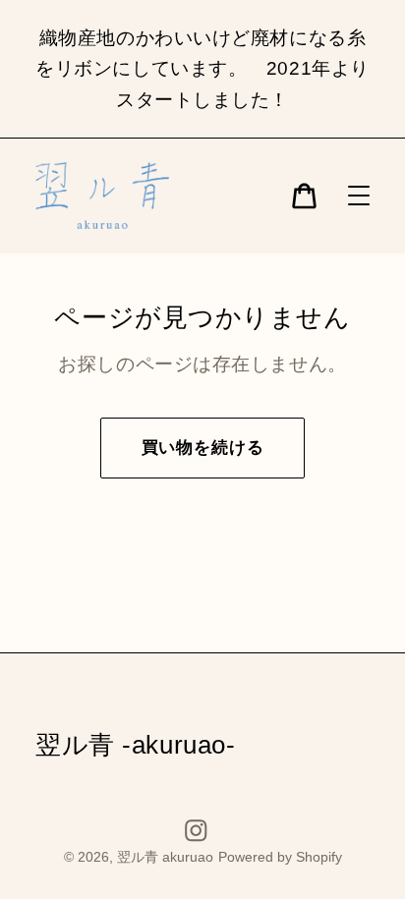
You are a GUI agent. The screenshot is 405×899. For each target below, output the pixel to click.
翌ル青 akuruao (165, 857)
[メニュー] (358, 196)
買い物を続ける (203, 447)
